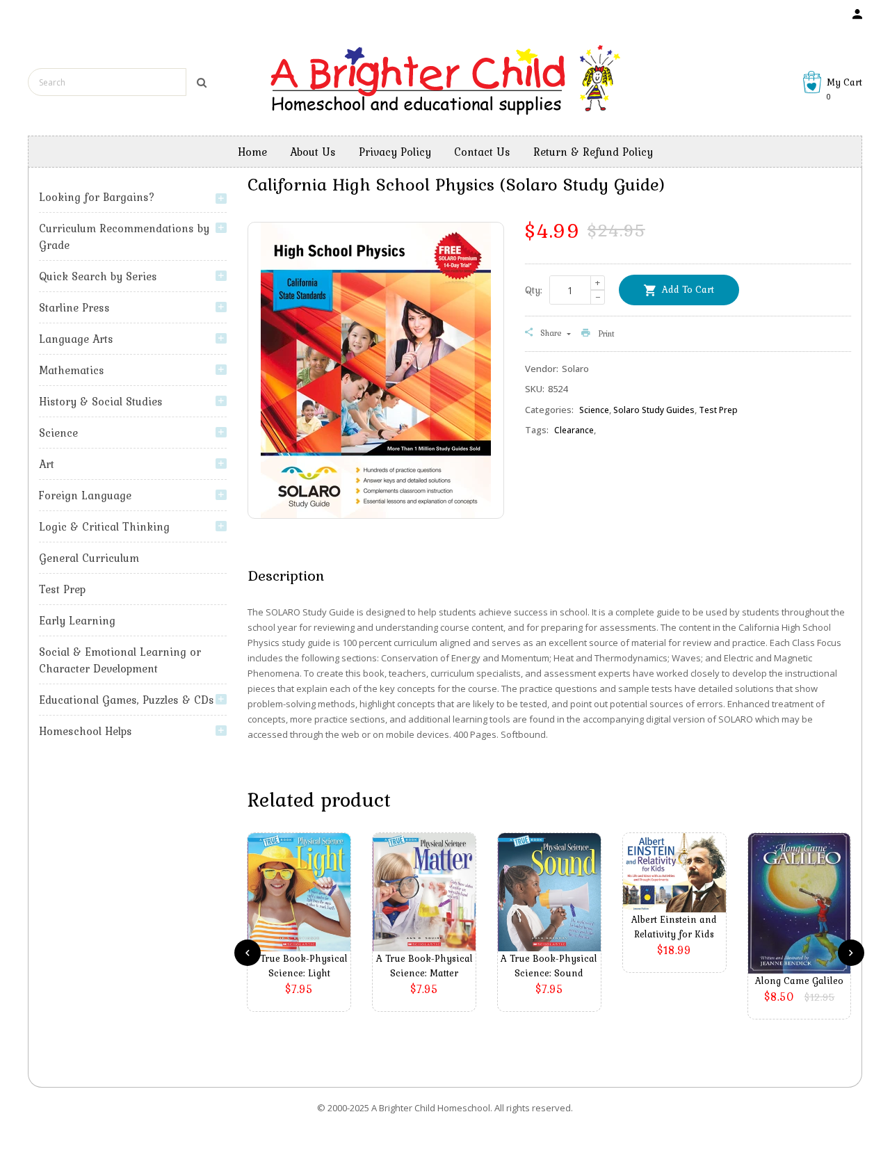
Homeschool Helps (85, 731)
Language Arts (76, 338)
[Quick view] (302, 913)
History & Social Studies (101, 401)
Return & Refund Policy (593, 151)
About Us (313, 151)
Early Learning (77, 620)
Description (286, 575)
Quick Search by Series (98, 276)
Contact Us (482, 151)
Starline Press (74, 307)
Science (58, 432)
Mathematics (71, 370)
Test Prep (62, 589)
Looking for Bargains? (97, 196)
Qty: (533, 290)
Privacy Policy (395, 151)
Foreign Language (85, 495)
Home (252, 151)
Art (46, 463)
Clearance (574, 430)
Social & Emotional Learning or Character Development (120, 660)
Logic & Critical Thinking (104, 526)
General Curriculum (89, 557)
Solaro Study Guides (654, 410)
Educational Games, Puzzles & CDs (126, 699)
